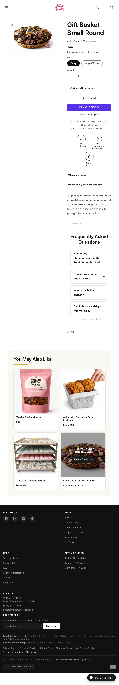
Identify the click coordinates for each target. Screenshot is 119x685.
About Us (8, 582)
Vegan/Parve (92, 63)
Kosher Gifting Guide (75, 558)
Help (6, 553)
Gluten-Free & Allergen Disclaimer (19, 652)
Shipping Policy (64, 648)
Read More (75, 223)
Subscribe (51, 626)
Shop (67, 512)
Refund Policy (47, 648)
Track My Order (11, 558)
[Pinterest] (23, 519)
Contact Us (9, 577)
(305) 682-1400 (12, 605)
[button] (6, 7)
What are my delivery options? (85, 184)
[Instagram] (15, 519)
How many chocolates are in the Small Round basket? (87, 258)
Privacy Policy (10, 648)
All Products (70, 537)
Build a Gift (70, 517)
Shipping (71, 52)
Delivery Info (9, 563)
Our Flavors (70, 542)
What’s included (77, 175)
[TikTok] (32, 519)
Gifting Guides (74, 553)
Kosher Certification (13, 573)
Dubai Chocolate (73, 527)
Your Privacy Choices (85, 648)
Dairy (74, 63)
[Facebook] (6, 519)
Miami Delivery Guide (75, 568)
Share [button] (73, 331)
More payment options (89, 114)
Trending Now (71, 522)
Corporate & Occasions (76, 563)
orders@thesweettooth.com (18, 609)
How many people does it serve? (85, 276)
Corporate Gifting (73, 532)
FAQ (5, 568)
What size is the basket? (84, 292)
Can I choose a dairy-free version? (87, 308)
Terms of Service (28, 648)
